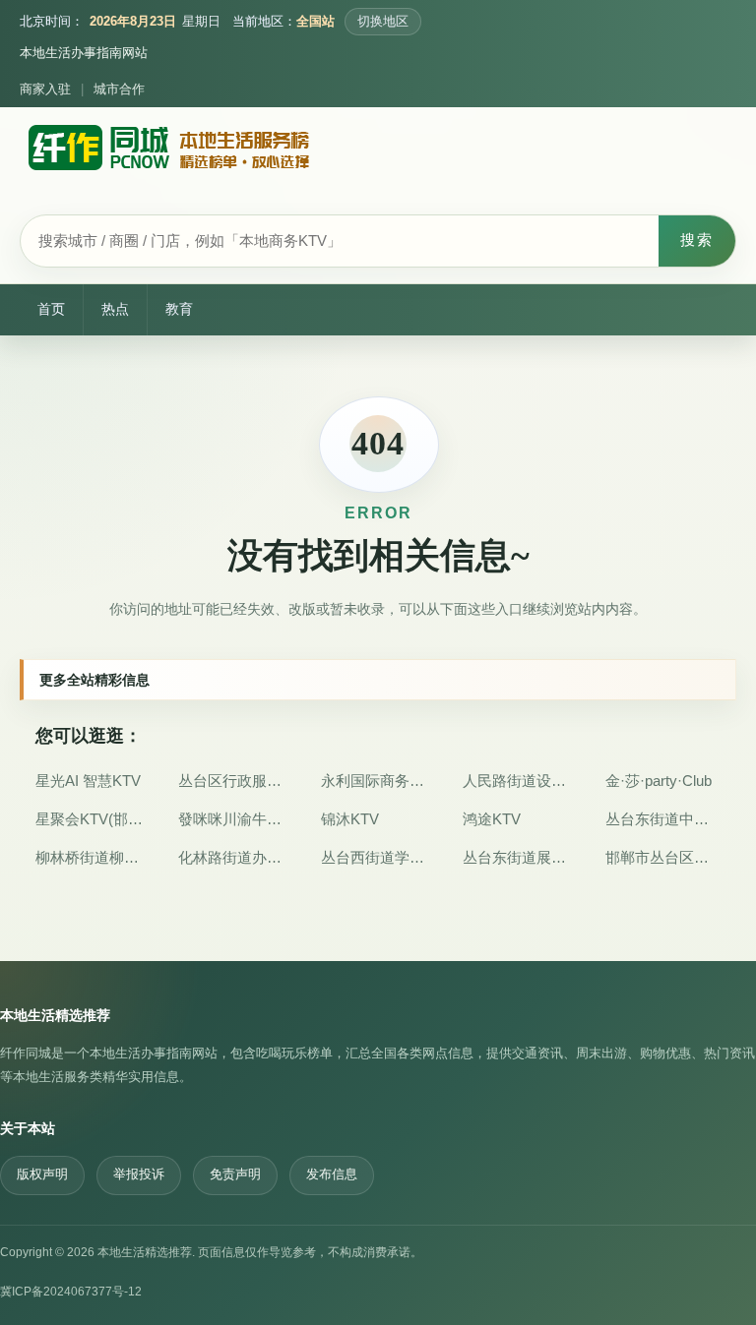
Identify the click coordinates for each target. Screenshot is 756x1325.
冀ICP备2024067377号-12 (71, 1291)
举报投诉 (138, 1174)
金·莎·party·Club (658, 780)
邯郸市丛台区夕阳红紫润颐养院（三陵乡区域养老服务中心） (663, 857)
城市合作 (119, 89)
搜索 (697, 239)
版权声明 (42, 1174)
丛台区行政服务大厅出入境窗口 (235, 780)
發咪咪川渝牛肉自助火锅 (235, 819)
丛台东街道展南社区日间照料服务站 (520, 857)
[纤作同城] (167, 155)
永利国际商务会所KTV (378, 780)
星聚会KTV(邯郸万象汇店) (93, 819)
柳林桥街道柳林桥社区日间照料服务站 (93, 857)
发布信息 (331, 1174)
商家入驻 (45, 89)
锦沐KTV (350, 819)
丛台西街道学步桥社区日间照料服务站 (378, 857)
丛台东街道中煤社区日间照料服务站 (663, 819)
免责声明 (235, 1174)
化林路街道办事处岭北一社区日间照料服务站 (235, 857)
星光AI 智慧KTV (88, 780)
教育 (179, 309)
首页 (51, 309)
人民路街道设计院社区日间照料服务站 (520, 780)
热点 (115, 309)
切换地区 (383, 22)
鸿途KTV (492, 819)
